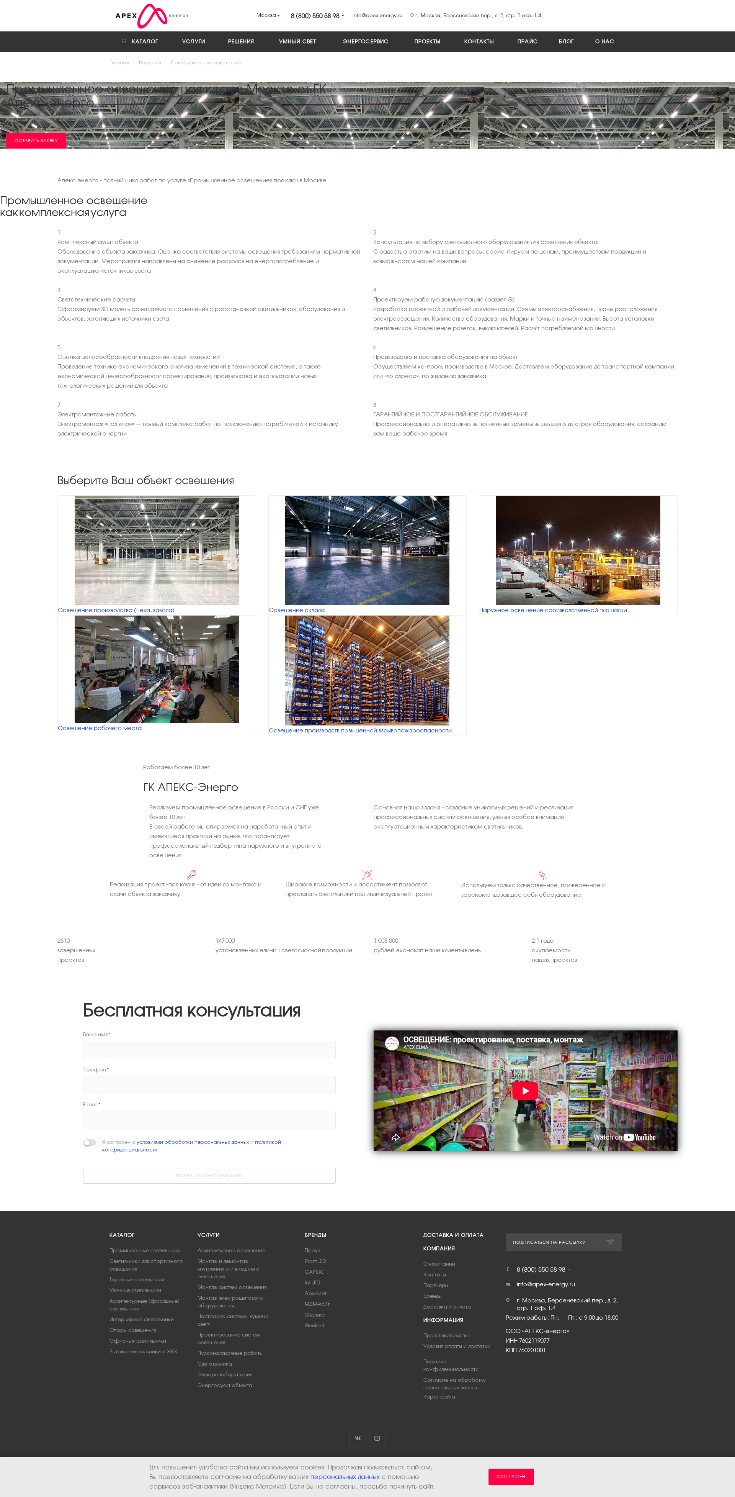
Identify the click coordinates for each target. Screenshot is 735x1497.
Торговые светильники (136, 1279)
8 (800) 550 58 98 (315, 15)
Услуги (209, 1235)
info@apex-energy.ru (546, 1284)
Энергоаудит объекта (225, 1385)
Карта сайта (439, 1397)
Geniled (314, 1325)
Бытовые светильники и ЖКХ (143, 1352)
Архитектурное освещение (231, 1250)
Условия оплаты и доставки (456, 1346)
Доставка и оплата (453, 1235)
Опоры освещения (132, 1330)
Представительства (446, 1335)
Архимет (316, 1293)
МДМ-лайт (317, 1304)
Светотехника (215, 1364)
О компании (439, 1264)
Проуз (312, 1250)
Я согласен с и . (191, 1146)
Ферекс (315, 1315)
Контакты (434, 1275)
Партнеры (435, 1285)
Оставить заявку (36, 140)
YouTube (377, 1438)
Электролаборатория (225, 1374)
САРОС (314, 1272)
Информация (443, 1320)
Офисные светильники (137, 1341)
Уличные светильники (135, 1290)
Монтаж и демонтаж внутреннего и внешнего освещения (229, 1268)
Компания (439, 1248)
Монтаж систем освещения (232, 1287)
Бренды (316, 1235)
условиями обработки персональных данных (193, 1142)
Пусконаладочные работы (230, 1353)
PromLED (315, 1261)
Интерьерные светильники (141, 1319)
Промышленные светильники (144, 1250)
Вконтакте (358, 1438)
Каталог (122, 1235)
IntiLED (312, 1283)
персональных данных (345, 1477)
